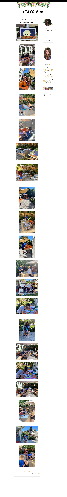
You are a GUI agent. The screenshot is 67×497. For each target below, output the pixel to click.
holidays (50, 73)
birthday (45, 69)
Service (43, 79)
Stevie (44, 80)
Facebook (25, 471)
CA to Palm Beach (33, 12)
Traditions (50, 81)
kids (51, 74)
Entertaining (47, 71)
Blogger (49, 64)
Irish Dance (46, 74)
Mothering (50, 77)
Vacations (49, 82)
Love (45, 75)
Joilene (49, 74)
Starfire (48, 79)
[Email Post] (39, 473)
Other (31, 471)
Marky (48, 75)
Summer (48, 80)
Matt (49, 76)
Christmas (46, 70)
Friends (52, 72)
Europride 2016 (50, 71)
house (43, 74)
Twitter (27, 471)
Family (44, 72)
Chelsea (51, 69)
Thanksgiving (44, 81)
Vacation (44, 82)
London (43, 75)
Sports (46, 79)
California (48, 69)
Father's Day (48, 72)
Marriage (46, 76)
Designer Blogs (35, 496)
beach (43, 69)
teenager (51, 80)
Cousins (50, 70)
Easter (43, 71)
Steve (51, 79)
